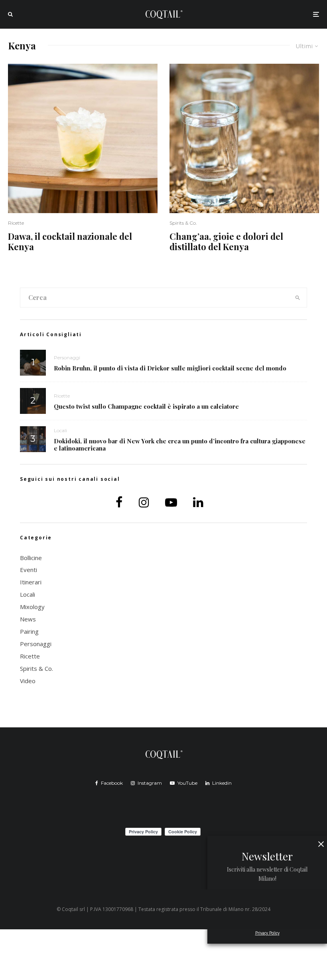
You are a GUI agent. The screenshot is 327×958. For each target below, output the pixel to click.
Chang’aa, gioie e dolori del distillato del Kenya (226, 241)
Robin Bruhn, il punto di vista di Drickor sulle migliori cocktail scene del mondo (170, 368)
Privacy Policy (267, 933)
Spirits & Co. (183, 223)
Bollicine (31, 558)
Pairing (29, 631)
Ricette (16, 223)
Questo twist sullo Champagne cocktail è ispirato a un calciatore (146, 406)
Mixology (32, 607)
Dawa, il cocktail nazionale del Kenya (70, 241)
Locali (60, 430)
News (28, 619)
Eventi (28, 570)
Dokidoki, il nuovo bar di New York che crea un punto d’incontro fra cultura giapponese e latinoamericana (179, 444)
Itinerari (30, 582)
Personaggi (67, 357)
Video (27, 681)
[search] (297, 297)
